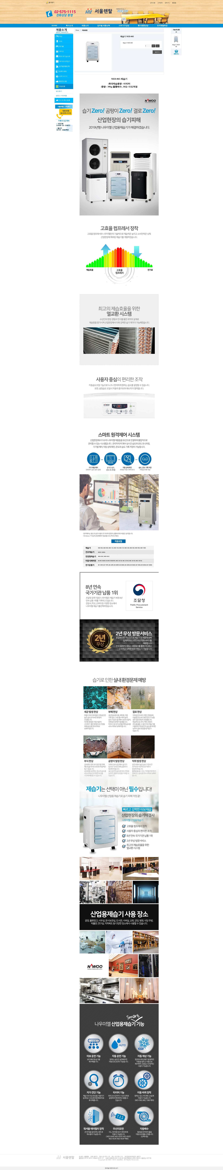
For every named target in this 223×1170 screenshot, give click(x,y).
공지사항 (152, 3)
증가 (153, 46)
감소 (157, 46)
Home (77, 30)
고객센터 (159, 3)
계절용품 (84, 30)
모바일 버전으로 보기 (111, 1168)
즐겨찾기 (51, 2)
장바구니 (167, 3)
